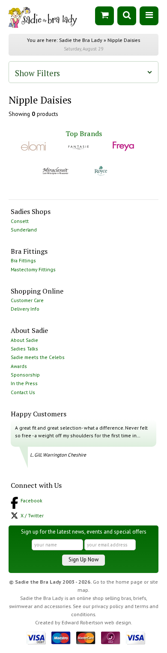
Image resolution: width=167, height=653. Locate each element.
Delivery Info (25, 309)
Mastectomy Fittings (33, 269)
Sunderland (24, 229)
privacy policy (107, 606)
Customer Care (27, 300)
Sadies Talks (24, 348)
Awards (19, 366)
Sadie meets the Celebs (38, 357)
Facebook (31, 500)
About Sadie (24, 340)
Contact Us (23, 392)
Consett (20, 221)
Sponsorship (25, 374)
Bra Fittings (23, 260)
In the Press (24, 383)
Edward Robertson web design (96, 622)
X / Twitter (32, 515)
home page (129, 582)
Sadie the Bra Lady (80, 40)
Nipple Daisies (123, 40)
